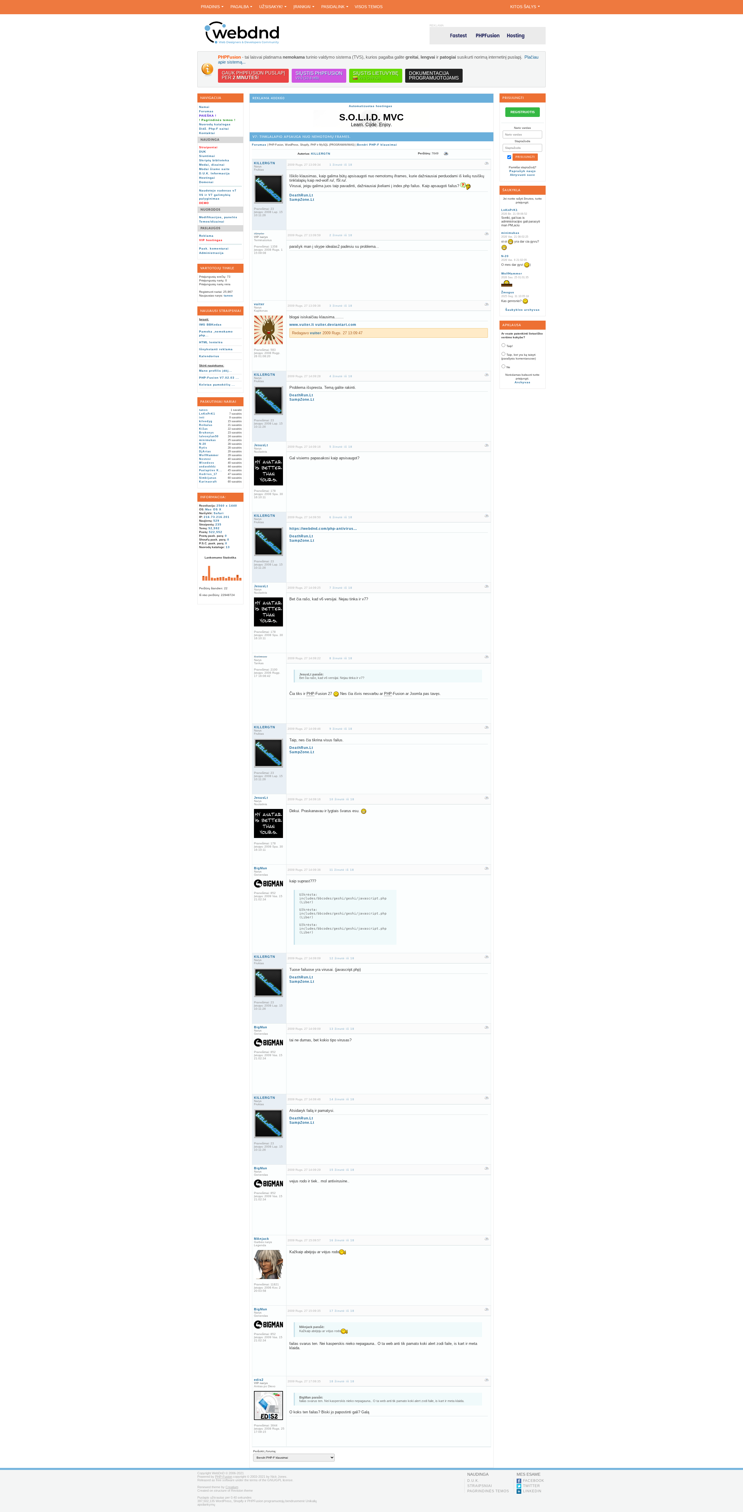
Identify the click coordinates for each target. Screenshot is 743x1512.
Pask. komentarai (214, 248)
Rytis (203, 447)
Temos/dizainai (211, 221)
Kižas (203, 428)
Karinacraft (208, 481)
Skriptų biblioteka (214, 160)
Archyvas (523, 382)
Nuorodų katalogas (215, 124)
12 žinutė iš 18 (341, 958)
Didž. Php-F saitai (214, 128)
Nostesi (205, 459)
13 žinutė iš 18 (341, 1028)
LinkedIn (532, 1491)
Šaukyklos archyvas (522, 309)
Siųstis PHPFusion (318, 75)
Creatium (232, 1487)
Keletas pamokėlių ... (217, 384)
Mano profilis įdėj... (215, 370)
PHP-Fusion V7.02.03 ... (219, 377)
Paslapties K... (210, 470)
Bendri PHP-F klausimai (377, 144)
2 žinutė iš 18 (340, 235)
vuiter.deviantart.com (335, 325)
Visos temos (369, 6)
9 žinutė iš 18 (340, 728)
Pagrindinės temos (488, 1491)
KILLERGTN (320, 153)
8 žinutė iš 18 (340, 658)
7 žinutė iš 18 (340, 587)
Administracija (211, 252)
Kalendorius (209, 356)
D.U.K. (473, 1481)
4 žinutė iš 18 (340, 376)
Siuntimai (207, 156)
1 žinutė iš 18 (340, 164)
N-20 (202, 443)
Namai (204, 107)
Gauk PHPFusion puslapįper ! (253, 75)
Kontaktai (207, 133)
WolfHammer (209, 455)
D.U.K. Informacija (214, 173)
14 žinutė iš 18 (341, 1099)
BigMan (260, 868)
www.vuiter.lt (301, 325)
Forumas (206, 111)
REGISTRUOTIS (523, 112)
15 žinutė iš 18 (341, 1169)
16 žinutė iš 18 (341, 1240)
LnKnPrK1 (207, 413)
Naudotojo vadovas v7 (218, 190)
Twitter (531, 1486)
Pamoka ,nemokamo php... (216, 333)
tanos (228, 295)
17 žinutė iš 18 (341, 1310)
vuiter (259, 304)
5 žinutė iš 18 (340, 446)
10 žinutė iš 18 (341, 799)
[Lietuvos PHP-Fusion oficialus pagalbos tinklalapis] (242, 42)
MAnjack (261, 1238)
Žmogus (507, 292)
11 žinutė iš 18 (341, 869)
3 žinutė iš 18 (340, 305)
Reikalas (205, 425)
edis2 (259, 1379)
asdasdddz (207, 466)
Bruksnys (206, 432)
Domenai (206, 182)
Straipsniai (479, 1486)
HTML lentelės (211, 342)
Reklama (206, 235)
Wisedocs (206, 462)
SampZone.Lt (301, 200)
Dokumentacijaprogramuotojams (434, 75)
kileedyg (205, 421)
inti (202, 417)
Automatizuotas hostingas (370, 106)
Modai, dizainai (212, 164)
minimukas (207, 440)
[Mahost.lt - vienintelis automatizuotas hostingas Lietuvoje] (488, 35)
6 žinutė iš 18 (340, 517)
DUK (202, 151)
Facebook (533, 1481)
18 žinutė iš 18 (341, 1381)
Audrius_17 (208, 474)
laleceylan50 (209, 436)
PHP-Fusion (223, 1476)
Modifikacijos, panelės (218, 217)
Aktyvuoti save (522, 174)
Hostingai (207, 177)
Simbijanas (208, 477)
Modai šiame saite (214, 169)
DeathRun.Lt (301, 195)
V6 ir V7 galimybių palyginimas (214, 196)
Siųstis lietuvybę (375, 75)
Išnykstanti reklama (216, 349)
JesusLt (261, 445)
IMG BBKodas (210, 324)
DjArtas (205, 451)
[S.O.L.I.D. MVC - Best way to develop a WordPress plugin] (371, 126)
